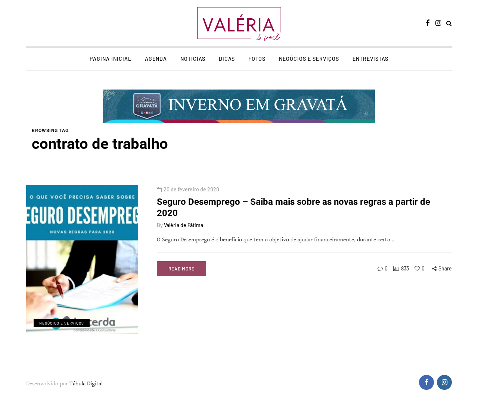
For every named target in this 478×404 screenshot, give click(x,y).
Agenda (156, 59)
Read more (181, 268)
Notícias (192, 59)
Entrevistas (370, 59)
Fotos (257, 59)
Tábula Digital (86, 383)
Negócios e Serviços (309, 59)
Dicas (227, 59)
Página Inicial (110, 59)
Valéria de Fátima (183, 225)
